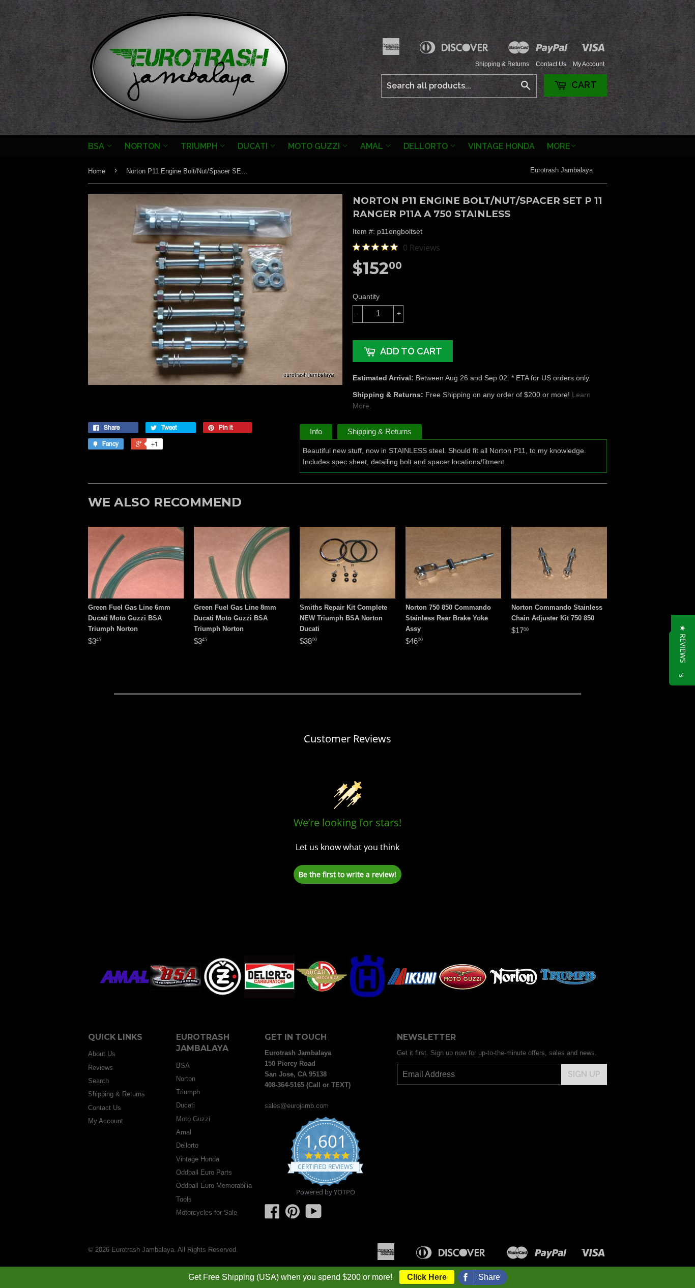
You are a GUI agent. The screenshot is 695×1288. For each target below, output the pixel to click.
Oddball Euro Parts (204, 1172)
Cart (583, 84)
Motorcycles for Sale (206, 1212)
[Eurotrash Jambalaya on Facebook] (272, 1215)
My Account (588, 64)
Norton (143, 146)
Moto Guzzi (315, 146)
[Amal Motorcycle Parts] (124, 996)
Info (316, 431)
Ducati (254, 146)
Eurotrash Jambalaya (561, 170)
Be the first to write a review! (347, 874)
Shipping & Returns (502, 64)
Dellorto (426, 146)
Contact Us (551, 64)
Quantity (366, 296)
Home (96, 171)
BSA (97, 146)
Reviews (100, 1067)
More (558, 146)
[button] (683, 644)
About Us (101, 1054)
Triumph (200, 146)
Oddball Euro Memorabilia (214, 1185)
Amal (372, 146)
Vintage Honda (501, 146)
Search (98, 1081)
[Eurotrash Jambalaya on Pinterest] (292, 1215)
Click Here (427, 1277)
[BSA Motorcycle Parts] (175, 996)
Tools (184, 1199)
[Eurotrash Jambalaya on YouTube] (314, 1215)
